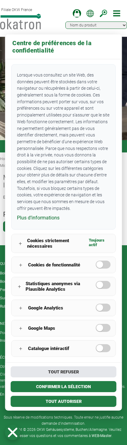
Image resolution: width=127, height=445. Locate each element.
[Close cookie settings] (12, 432)
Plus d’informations (38, 218)
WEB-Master (102, 436)
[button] (12, 432)
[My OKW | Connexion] (77, 13)
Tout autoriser (64, 401)
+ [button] (20, 243)
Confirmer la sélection (63, 386)
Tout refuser (63, 371)
